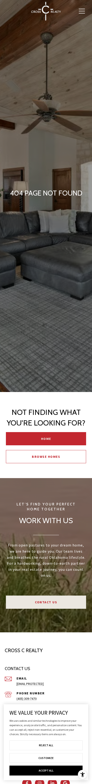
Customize (46, 758)
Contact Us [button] (46, 602)
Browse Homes (46, 457)
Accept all (46, 770)
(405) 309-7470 (27, 698)
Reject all (46, 745)
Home (46, 439)
